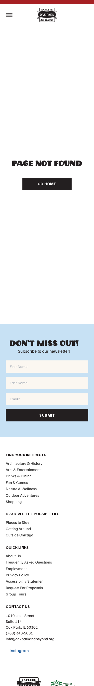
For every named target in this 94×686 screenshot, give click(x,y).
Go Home (47, 183)
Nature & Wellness (21, 489)
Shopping (14, 501)
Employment (16, 568)
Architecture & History (24, 463)
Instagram (19, 650)
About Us (13, 556)
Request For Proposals (24, 588)
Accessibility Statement (25, 581)
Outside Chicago (19, 535)
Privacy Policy (17, 575)
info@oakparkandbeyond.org (30, 638)
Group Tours (16, 594)
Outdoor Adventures (22, 495)
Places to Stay (17, 522)
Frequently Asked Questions (29, 562)
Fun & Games (17, 482)
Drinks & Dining (19, 476)
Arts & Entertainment (23, 469)
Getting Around (18, 528)
